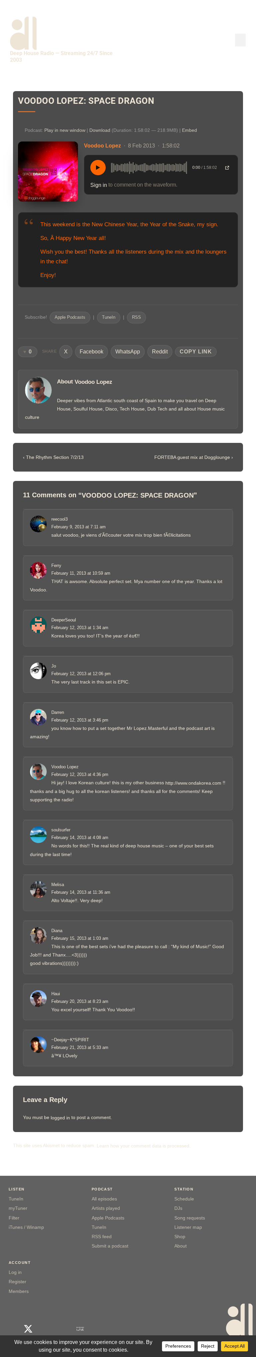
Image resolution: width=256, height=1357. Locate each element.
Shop (179, 1236)
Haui (55, 993)
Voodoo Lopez (93, 382)
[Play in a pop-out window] (227, 167)
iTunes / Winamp (26, 1227)
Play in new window (64, 130)
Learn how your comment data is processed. (144, 1145)
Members (19, 1291)
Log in (15, 1272)
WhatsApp (127, 351)
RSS (136, 317)
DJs (178, 1208)
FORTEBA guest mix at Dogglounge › (193, 457)
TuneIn (108, 317)
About (180, 1246)
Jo (53, 666)
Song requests (189, 1217)
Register (17, 1281)
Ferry (56, 565)
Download (99, 130)
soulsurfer (60, 830)
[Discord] (114, 1328)
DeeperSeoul (63, 619)
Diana (56, 930)
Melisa (57, 884)
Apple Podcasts (70, 317)
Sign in (98, 185)
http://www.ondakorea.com (193, 783)
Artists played (106, 1208)
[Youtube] (45, 1328)
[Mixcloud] (62, 1328)
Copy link (196, 351)
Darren (57, 712)
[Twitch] (97, 1328)
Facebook (91, 351)
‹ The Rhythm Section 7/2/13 (53, 457)
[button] (240, 40)
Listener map (188, 1227)
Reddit (160, 351)
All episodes (104, 1198)
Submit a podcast (110, 1246)
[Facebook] (10, 1328)
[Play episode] (98, 167)
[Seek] (149, 167)
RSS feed (102, 1236)
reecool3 (59, 519)
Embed (189, 130)
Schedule (184, 1198)
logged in (60, 1117)
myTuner (18, 1208)
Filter (14, 1217)
